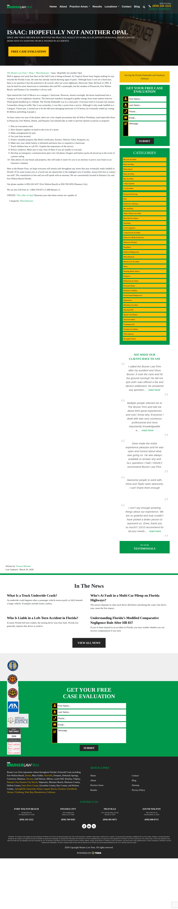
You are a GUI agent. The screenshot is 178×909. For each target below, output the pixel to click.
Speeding (126, 223)
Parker (39, 789)
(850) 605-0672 (110, 819)
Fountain (62, 789)
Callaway (51, 792)
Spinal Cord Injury (130, 315)
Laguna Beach (49, 789)
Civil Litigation (129, 228)
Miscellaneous (26, 201)
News (125, 266)
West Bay (29, 792)
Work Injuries (128, 334)
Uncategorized (128, 324)
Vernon (10, 792)
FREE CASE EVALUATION (28, 51)
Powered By (84, 853)
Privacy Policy (138, 790)
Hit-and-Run (128, 209)
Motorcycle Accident (131, 262)
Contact (126, 6)
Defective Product (130, 242)
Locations (111, 6)
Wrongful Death (129, 339)
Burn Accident (128, 174)
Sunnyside (31, 789)
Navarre (29, 779)
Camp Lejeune (128, 183)
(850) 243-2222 (161, 5)
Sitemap (135, 785)
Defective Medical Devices (133, 237)
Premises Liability (130, 290)
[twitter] (94, 826)
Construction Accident (131, 233)
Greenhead (71, 789)
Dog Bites (127, 247)
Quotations (127, 300)
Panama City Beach (28, 782)
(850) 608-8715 (152, 819)
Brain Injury (128, 169)
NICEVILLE (110, 809)
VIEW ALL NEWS (89, 642)
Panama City (12, 782)
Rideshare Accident (130, 305)
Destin (28, 775)
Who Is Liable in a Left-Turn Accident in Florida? (42, 618)
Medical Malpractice (131, 252)
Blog (137, 6)
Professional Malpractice (132, 295)
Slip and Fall (128, 310)
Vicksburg (19, 792)
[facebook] (84, 826)
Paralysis (126, 276)
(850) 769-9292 (68, 819)
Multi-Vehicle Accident (132, 213)
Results (97, 6)
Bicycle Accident (129, 159)
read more (154, 389)
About (63, 6)
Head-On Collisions (130, 204)
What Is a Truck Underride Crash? (32, 595)
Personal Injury (129, 286)
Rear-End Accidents (130, 218)
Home (53, 6)
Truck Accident (129, 319)
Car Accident (128, 188)
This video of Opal (25, 195)
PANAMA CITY (68, 809)
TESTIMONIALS (144, 547)
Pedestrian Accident (130, 281)
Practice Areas (79, 6)
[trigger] (145, 6)
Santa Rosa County (30, 785)
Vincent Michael (23, 566)
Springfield (20, 789)
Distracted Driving (130, 194)
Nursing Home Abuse (131, 271)
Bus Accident (128, 179)
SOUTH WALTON (152, 809)
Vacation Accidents (130, 329)
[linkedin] (89, 826)
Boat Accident (128, 164)
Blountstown (40, 792)
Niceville (48, 775)
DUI (125, 199)
